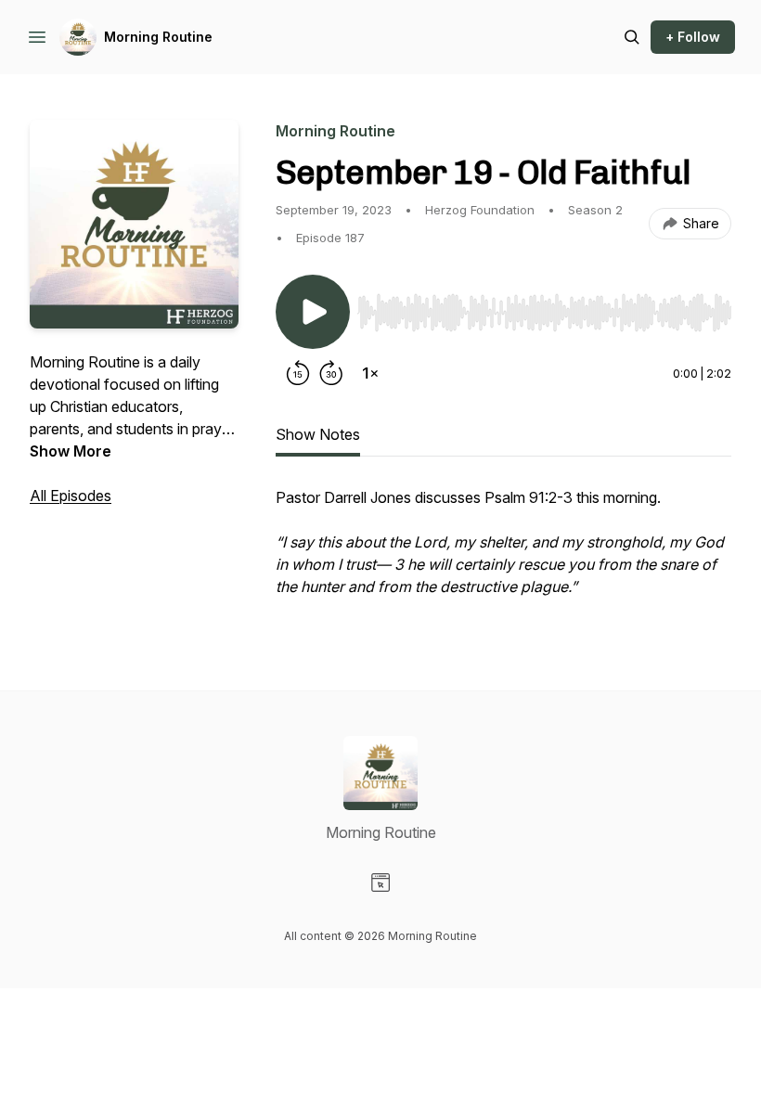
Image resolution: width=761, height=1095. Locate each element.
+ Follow (692, 37)
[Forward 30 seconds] (331, 373)
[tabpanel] (503, 551)
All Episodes (70, 495)
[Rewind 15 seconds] (298, 373)
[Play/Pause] (313, 312)
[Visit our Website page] (380, 882)
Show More (70, 451)
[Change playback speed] (370, 373)
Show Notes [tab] (318, 434)
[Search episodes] (632, 37)
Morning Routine (158, 37)
